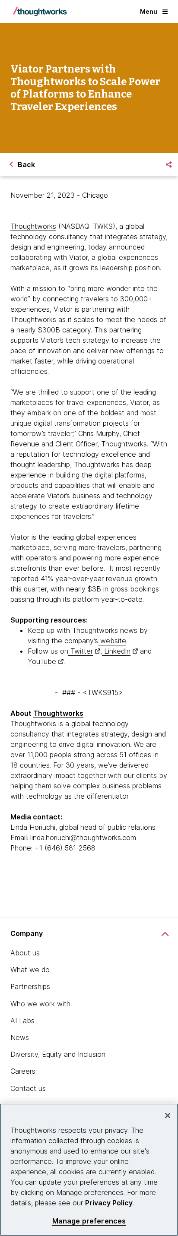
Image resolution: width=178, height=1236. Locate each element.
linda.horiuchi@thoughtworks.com (83, 837)
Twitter (80, 651)
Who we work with (40, 1003)
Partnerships (30, 986)
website (112, 640)
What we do (30, 969)
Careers (22, 1071)
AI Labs (22, 1020)
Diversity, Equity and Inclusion (57, 1054)
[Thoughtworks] (39, 11)
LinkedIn (116, 651)
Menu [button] (148, 11)
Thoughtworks (33, 226)
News (19, 1037)
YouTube (42, 661)
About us (25, 952)
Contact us (28, 1088)
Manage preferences (89, 1221)
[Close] (167, 1115)
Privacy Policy (109, 1202)
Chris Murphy (98, 433)
